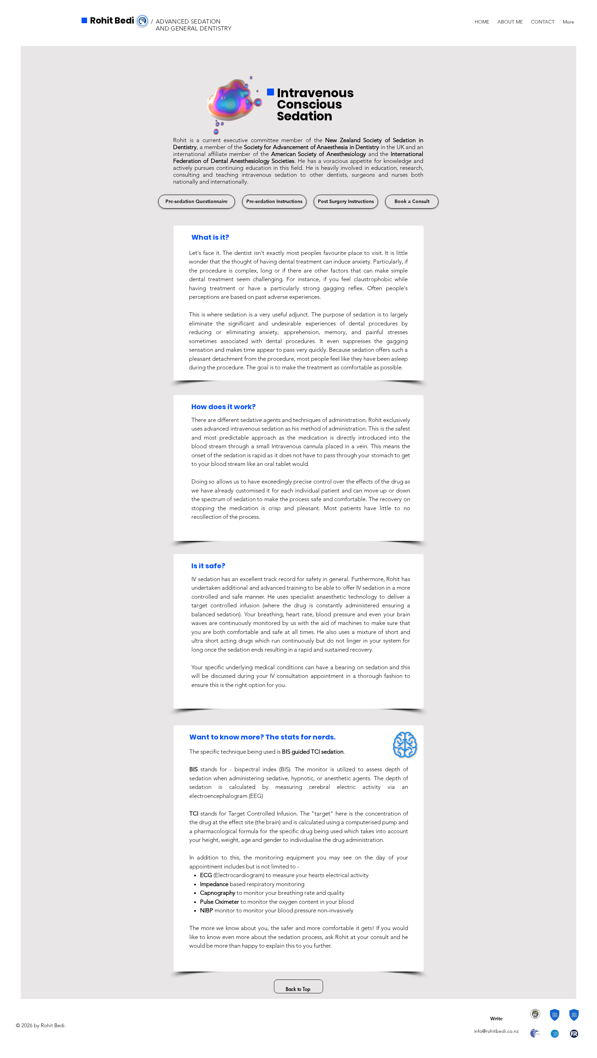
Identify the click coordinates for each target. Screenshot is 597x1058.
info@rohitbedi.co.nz (496, 1031)
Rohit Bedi (112, 21)
